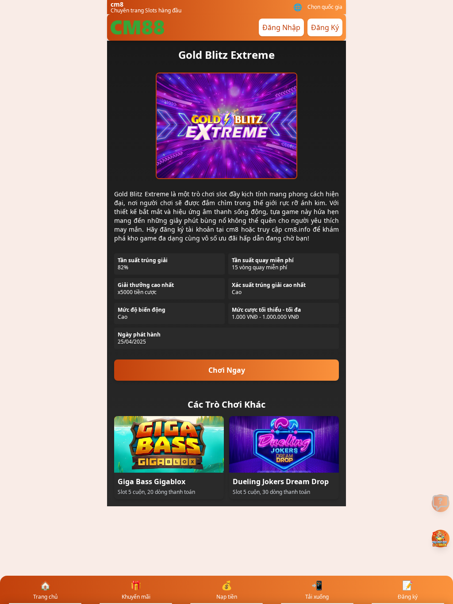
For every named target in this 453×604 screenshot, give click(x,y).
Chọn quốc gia (324, 7)
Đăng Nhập (281, 27)
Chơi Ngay (226, 370)
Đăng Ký (325, 27)
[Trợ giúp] (440, 503)
